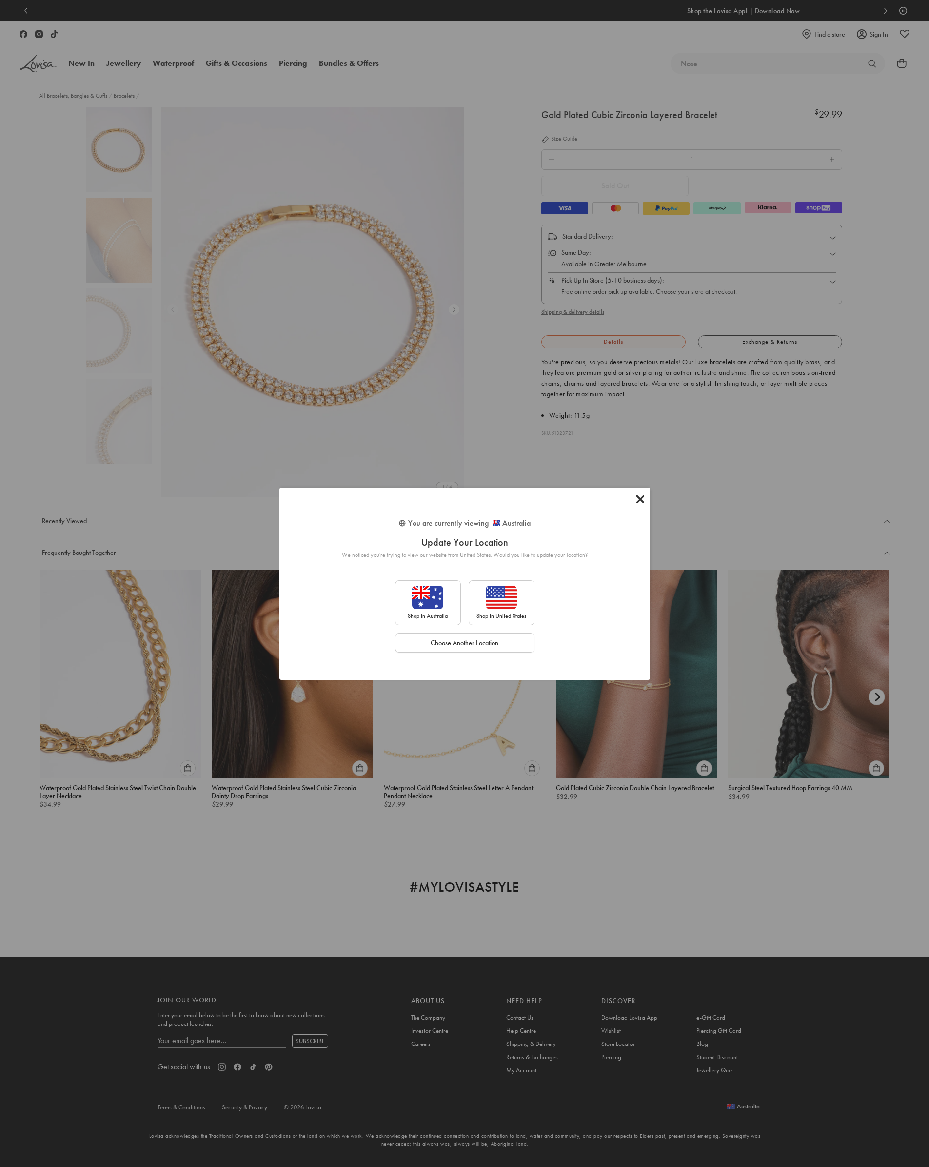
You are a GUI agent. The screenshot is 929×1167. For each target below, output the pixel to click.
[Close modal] (640, 499)
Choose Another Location (464, 642)
